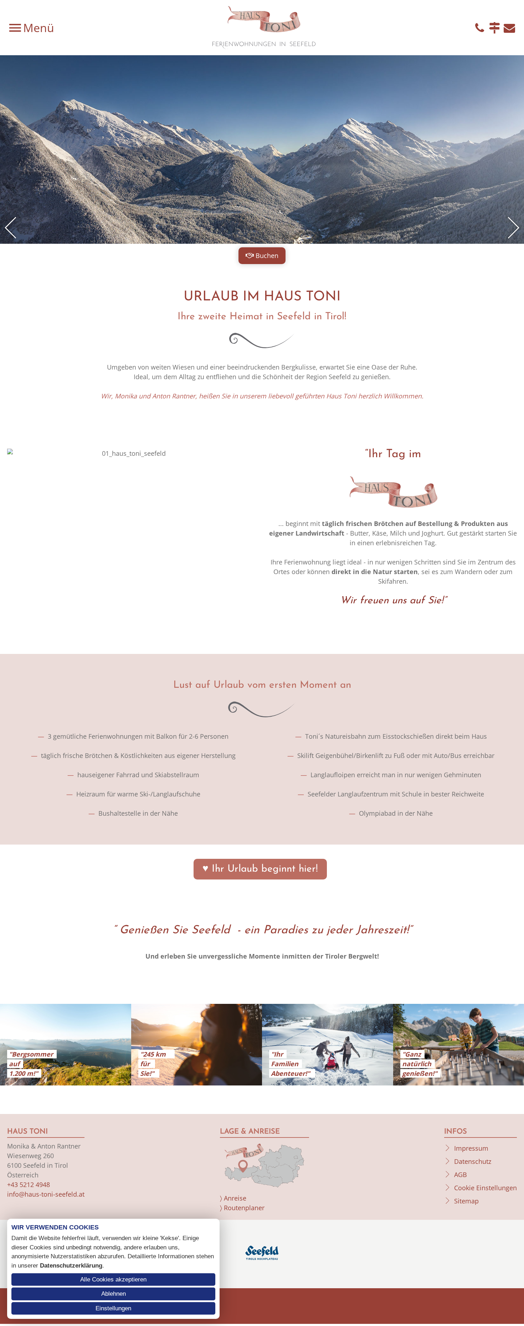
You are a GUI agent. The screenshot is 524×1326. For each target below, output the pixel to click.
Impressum (471, 1148)
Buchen (267, 255)
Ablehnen (113, 1293)
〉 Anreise (233, 1198)
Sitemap (466, 1201)
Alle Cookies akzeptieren (113, 1279)
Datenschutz (472, 1161)
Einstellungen (113, 1308)
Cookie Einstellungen (485, 1187)
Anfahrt (494, 27)
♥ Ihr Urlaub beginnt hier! (260, 869)
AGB (460, 1174)
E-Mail (509, 27)
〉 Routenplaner (242, 1207)
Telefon (479, 27)
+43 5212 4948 (28, 1184)
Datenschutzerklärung (71, 1265)
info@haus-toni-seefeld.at (45, 1194)
